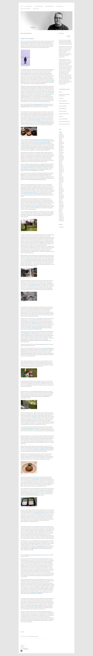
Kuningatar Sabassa (31, 119)
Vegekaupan (42, 344)
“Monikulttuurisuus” (33, 169)
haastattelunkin (34, 322)
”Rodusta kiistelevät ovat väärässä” (31, 493)
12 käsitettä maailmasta (39, 6)
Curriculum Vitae (36, 8)
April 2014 (60, 211)
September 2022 (61, 147)
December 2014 (61, 205)
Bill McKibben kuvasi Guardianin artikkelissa (34, 605)
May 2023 (60, 144)
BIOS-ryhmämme (39, 93)
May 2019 (60, 162)
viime (49, 41)
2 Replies (22, 631)
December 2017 (61, 178)
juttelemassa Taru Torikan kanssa (39, 448)
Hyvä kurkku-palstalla (34, 284)
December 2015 (61, 194)
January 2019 (61, 167)
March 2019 (61, 165)
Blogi (22, 6)
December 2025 (61, 135)
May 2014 (60, 210)
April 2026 (60, 133)
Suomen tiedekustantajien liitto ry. (64, 121)
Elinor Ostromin (36, 206)
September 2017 (61, 180)
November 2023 (61, 143)
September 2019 (61, 158)
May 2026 (60, 131)
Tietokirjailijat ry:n (40, 318)
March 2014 (61, 212)
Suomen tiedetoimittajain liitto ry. (64, 103)
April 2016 (60, 193)
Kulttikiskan (33, 547)
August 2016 (61, 192)
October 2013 (61, 219)
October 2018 (61, 170)
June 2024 (60, 138)
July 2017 (60, 183)
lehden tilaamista (29, 353)
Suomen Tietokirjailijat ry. (63, 105)
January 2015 (61, 203)
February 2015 (61, 202)
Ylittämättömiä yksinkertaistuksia (46, 122)
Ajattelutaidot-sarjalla (40, 120)
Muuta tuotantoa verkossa (25, 8)
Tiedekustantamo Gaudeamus (64, 113)
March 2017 (61, 187)
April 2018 (60, 175)
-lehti (61, 116)
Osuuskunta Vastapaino (63, 111)
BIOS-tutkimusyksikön (29, 428)
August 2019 (61, 160)
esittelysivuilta (34, 416)
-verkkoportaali (63, 100)
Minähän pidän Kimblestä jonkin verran (39, 179)
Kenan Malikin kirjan (46, 489)
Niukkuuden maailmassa (49, 6)
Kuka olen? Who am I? (28, 6)
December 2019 (61, 156)
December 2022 (61, 146)
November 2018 (61, 169)
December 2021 (61, 149)
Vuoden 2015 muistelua (27, 38)
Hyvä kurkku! (61, 98)
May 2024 (60, 139)
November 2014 (61, 206)
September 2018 (61, 171)
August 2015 (61, 198)
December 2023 (61, 142)
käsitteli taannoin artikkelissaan (36, 592)
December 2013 (61, 216)
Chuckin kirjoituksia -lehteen (30, 192)
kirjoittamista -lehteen (38, 104)
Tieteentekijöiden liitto (62, 108)
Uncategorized (31, 636)
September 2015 (61, 197)
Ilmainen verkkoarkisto (48, 348)
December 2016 (61, 189)
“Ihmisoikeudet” (26, 169)
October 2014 (61, 207)
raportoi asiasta (40, 545)
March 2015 (61, 201)
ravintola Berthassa (36, 478)
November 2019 (61, 157)
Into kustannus (61, 118)
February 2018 (61, 176)
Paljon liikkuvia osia (59, 6)
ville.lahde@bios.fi (25, 648)
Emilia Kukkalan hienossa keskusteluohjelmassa (41, 139)
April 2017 (60, 185)
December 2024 (61, 137)
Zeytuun (36, 336)
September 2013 (61, 220)
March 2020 (61, 153)
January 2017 (61, 188)
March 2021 (61, 151)
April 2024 (60, 140)
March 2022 (61, 148)
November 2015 (61, 196)
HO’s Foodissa (38, 119)
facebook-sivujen (24, 350)
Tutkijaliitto (65, 118)
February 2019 (61, 166)
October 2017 (61, 179)
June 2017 (60, 184)
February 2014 (61, 214)
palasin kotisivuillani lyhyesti (36, 554)
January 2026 (61, 134)
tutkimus (43, 176)
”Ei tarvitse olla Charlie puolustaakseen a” (42, 142)
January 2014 (61, 215)
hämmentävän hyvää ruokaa (39, 512)
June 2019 (60, 161)
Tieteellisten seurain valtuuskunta (64, 123)
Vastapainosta (26, 332)
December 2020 (61, 152)
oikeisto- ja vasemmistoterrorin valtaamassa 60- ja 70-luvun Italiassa (37, 575)
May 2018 (60, 174)
